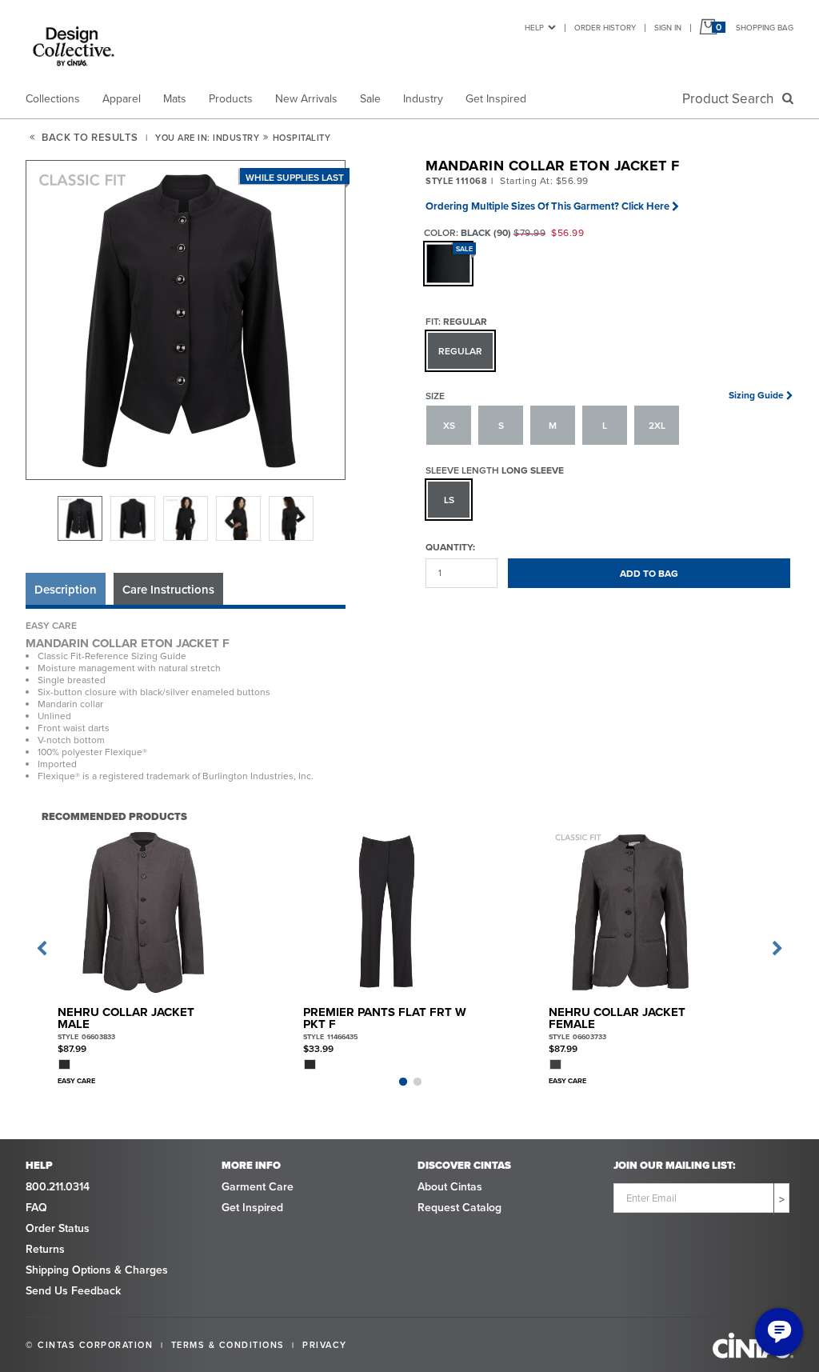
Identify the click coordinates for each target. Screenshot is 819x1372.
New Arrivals (306, 98)
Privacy (324, 1344)
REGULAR (460, 351)
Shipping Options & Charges (97, 1270)
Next (777, 949)
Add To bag (649, 573)
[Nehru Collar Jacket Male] (142, 911)
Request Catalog (459, 1207)
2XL (657, 425)
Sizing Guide (756, 395)
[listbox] (186, 518)
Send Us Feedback (73, 1290)
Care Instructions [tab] (168, 589)
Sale (370, 98)
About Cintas (449, 1186)
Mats (174, 98)
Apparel (121, 98)
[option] (80, 518)
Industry (423, 98)
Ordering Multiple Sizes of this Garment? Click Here (547, 206)
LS (449, 499)
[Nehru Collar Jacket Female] (633, 911)
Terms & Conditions (228, 1344)
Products (231, 98)
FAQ (36, 1207)
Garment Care (258, 1186)
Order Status (58, 1228)
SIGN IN (667, 27)
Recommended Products (114, 816)
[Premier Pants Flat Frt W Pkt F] (387, 911)
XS (449, 425)
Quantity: (450, 546)
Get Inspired (495, 98)
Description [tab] (65, 589)
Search (731, 98)
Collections (53, 98)
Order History (605, 27)
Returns (45, 1249)
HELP (534, 27)
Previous (42, 949)
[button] (186, 321)
